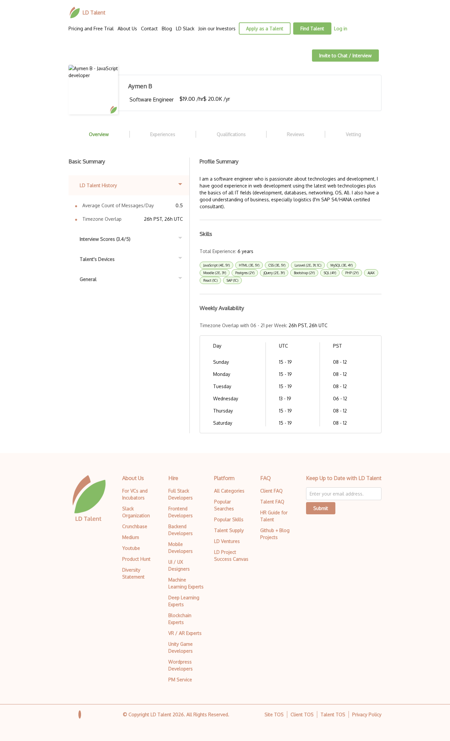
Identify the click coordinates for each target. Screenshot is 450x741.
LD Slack (185, 28)
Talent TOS (333, 714)
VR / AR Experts (185, 633)
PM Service (180, 679)
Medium (130, 537)
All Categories (229, 491)
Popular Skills (228, 519)
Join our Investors (217, 28)
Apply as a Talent (264, 28)
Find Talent (312, 28)
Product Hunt (136, 559)
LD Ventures (227, 541)
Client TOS (302, 714)
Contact (149, 28)
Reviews (295, 134)
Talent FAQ (272, 501)
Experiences (162, 134)
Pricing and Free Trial (91, 28)
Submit (320, 508)
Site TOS (274, 714)
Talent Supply (229, 530)
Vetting (353, 134)
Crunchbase (134, 526)
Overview (99, 134)
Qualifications (231, 134)
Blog (167, 28)
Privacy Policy (366, 714)
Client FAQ (271, 491)
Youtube (131, 548)
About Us (127, 28)
